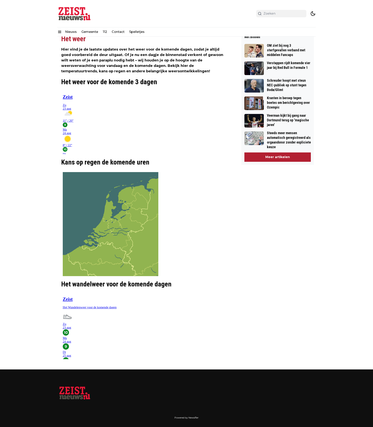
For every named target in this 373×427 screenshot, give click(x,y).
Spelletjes (137, 32)
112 (105, 32)
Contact (118, 32)
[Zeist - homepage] (74, 13)
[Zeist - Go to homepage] (74, 394)
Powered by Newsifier (186, 417)
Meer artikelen (277, 157)
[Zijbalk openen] (59, 32)
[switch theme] (313, 13)
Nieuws (71, 32)
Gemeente (89, 32)
